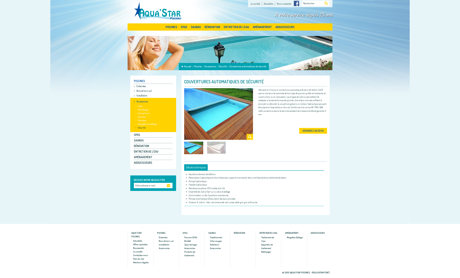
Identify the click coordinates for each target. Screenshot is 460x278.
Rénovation (212, 27)
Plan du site (138, 258)
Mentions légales (141, 262)
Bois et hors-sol (144, 90)
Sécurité (222, 66)
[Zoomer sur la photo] (218, 114)
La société (255, 3)
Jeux (140, 106)
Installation (142, 95)
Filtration (142, 120)
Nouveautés (138, 248)
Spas (184, 27)
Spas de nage (190, 244)
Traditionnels (216, 237)
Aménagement (262, 27)
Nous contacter (284, 3)
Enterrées (141, 86)
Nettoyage (266, 251)
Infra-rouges (216, 241)
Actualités (268, 3)
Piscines (171, 27)
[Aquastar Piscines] (158, 10)
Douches (142, 116)
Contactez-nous (140, 255)
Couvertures (143, 113)
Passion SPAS (190, 237)
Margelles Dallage (295, 237)
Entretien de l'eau (236, 27)
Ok (168, 186)
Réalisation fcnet (321, 272)
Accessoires (210, 66)
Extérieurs (214, 244)
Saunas (196, 27)
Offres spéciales (140, 244)
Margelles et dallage (147, 124)
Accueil (187, 66)
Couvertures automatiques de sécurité (247, 66)
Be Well (187, 241)
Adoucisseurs (285, 27)
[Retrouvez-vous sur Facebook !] (296, 3)
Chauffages (143, 109)
